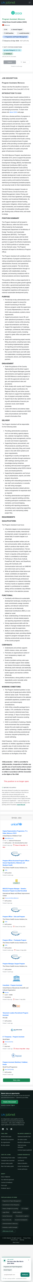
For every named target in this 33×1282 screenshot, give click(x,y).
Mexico (16, 898)
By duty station (5, 1145)
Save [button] (24, 62)
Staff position (9, 33)
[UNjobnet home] (8, 1114)
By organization (5, 1142)
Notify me (25, 1274)
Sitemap (22, 1240)
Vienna (6, 1041)
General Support (17, 29)
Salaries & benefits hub (24, 1136)
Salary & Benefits (22, 1163)
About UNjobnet (5, 1177)
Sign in (13, 1105)
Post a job (4, 1185)
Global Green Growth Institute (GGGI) (14, 22)
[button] (16, 13)
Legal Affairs (5, 1212)
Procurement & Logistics (22, 1216)
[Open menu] (29, 2)
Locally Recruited (24, 33)
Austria (11, 1041)
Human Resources (7, 1216)
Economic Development (21, 1219)
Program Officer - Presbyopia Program (14, 940)
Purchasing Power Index (8, 1158)
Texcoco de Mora (9, 898)
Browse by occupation (7, 1139)
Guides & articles (22, 1158)
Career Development (23, 1166)
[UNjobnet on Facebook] (11, 1129)
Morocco (7, 25)
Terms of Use (14, 1240)
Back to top (16, 1242)
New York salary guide (7, 1166)
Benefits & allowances (24, 1142)
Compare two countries (7, 1160)
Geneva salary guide (7, 1163)
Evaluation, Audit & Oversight (9, 1227)
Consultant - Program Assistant (12, 985)
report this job (21, 804)
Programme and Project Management (16, 37)
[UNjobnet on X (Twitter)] (7, 1129)
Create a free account (9, 1102)
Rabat (6, 838)
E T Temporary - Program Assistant (13, 1037)
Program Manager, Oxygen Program (14, 963)
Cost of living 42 (12, 50)
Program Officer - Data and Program (14, 916)
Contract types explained (25, 1150)
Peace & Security (6, 1219)
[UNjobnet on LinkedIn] (3, 1129)
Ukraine (7, 992)
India (6, 870)
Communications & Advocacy (10, 1223)
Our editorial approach (7, 1179)
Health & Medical (17, 1212)
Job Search (21, 1160)
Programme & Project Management (11, 1201)
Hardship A (8, 53)
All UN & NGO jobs (6, 1136)
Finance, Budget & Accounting (10, 1208)
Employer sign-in (5, 1188)
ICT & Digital (25, 1208)
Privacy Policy (27, 1238)
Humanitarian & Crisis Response (10, 1205)
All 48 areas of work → (8, 1231)
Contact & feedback (6, 1182)
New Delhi (7, 1069)
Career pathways (22, 1169)
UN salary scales (22, 1139)
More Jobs (16, 1080)
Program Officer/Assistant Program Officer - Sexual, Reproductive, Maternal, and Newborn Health (16, 863)
